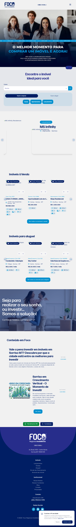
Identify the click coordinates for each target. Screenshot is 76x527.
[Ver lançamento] (20, 138)
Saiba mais (61, 518)
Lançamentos (38, 463)
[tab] (21, 96)
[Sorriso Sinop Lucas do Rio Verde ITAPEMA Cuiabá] (38, 88)
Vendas (38, 466)
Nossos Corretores (38, 483)
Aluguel (38, 468)
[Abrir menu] (70, 4)
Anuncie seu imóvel (38, 472)
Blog (38, 485)
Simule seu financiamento (38, 470)
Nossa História (38, 480)
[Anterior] (67, 67)
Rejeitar (58, 522)
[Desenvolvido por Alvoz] (38, 524)
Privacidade (38, 489)
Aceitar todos (67, 522)
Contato (38, 487)
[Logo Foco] (10, 4)
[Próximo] (70, 67)
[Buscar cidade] (70, 88)
